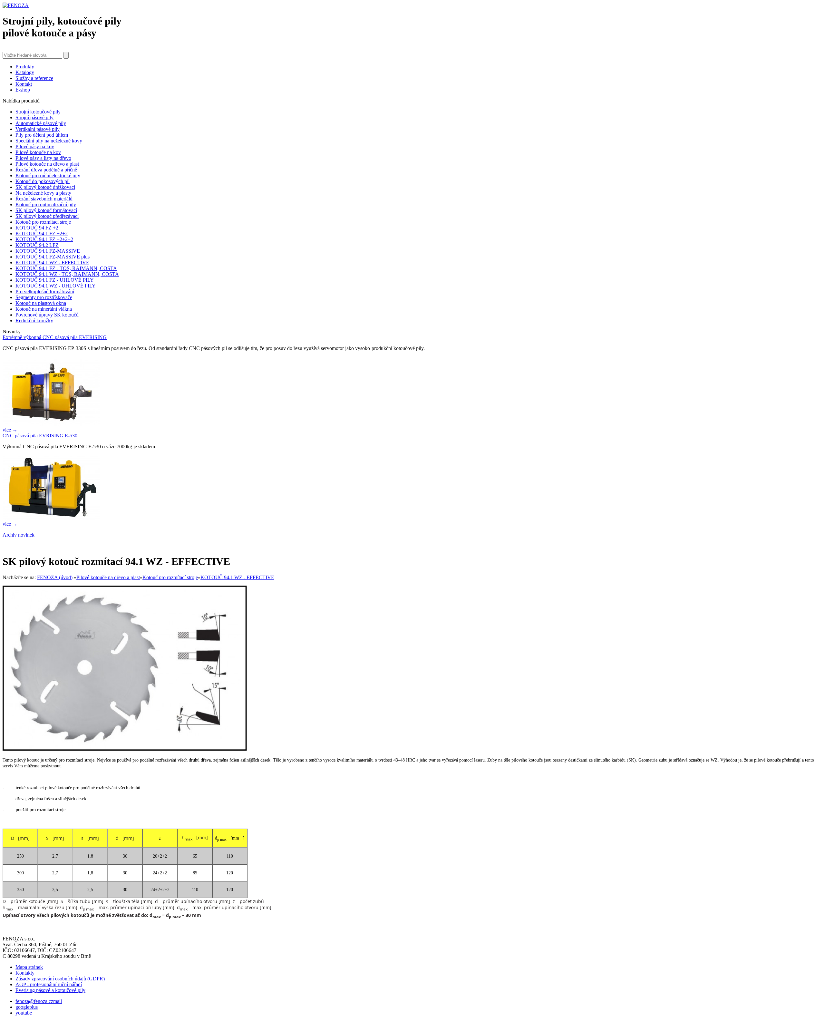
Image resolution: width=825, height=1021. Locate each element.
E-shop (22, 89)
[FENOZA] (16, 5)
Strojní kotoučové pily (38, 111)
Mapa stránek (29, 967)
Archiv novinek (18, 535)
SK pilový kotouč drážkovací (45, 187)
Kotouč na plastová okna (40, 303)
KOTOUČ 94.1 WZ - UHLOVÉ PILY (55, 285)
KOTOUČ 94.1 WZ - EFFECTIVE (52, 262)
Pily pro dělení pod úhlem (41, 135)
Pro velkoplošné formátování (44, 291)
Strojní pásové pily (34, 117)
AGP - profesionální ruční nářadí (48, 984)
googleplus (26, 1007)
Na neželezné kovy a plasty (43, 193)
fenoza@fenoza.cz (34, 1001)
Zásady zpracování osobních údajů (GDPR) (60, 978)
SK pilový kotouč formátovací (46, 210)
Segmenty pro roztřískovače (43, 297)
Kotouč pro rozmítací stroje (43, 222)
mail (57, 1001)
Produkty (24, 66)
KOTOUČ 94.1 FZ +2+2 (41, 233)
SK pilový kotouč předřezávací (47, 216)
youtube (23, 1013)
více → (10, 430)
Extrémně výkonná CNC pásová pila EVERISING (55, 337)
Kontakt (23, 84)
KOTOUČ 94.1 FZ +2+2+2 (44, 239)
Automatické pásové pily (40, 123)
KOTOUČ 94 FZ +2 (36, 227)
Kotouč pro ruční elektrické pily (47, 175)
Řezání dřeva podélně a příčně (46, 169)
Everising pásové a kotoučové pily (50, 990)
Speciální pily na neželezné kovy (48, 140)
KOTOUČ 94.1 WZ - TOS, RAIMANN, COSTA (67, 274)
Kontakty (24, 973)
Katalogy (24, 72)
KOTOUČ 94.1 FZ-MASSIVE (47, 251)
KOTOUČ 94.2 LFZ (37, 245)
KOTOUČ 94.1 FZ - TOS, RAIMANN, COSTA (66, 268)
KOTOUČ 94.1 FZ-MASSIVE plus (52, 256)
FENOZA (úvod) (55, 577)
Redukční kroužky (34, 320)
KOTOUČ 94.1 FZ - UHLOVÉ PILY (54, 280)
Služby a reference (34, 78)
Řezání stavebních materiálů (44, 198)
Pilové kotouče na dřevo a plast (47, 164)
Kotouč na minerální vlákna (43, 309)
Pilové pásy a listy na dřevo (43, 158)
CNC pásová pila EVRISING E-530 (40, 435)
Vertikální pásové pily (37, 129)
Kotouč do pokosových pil (42, 181)
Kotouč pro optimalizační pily (45, 204)
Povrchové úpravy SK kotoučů (47, 314)
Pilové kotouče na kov (38, 152)
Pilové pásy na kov (34, 146)
